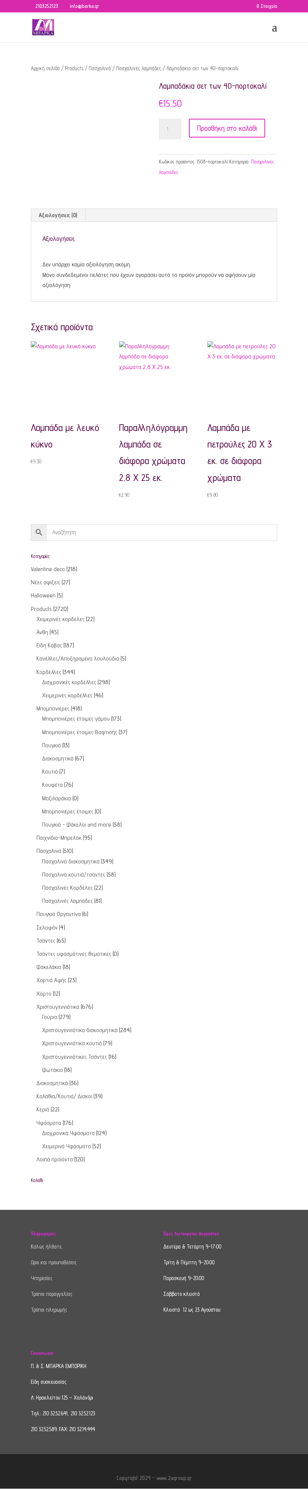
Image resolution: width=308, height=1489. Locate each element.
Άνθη (42, 632)
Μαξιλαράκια (56, 798)
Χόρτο (43, 993)
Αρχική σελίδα (45, 68)
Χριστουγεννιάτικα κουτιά (72, 1043)
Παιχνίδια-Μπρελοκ (59, 837)
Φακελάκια (48, 966)
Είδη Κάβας (49, 645)
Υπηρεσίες (42, 1278)
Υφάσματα (48, 1122)
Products (74, 68)
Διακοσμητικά (58, 758)
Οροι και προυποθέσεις (54, 1262)
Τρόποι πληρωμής (49, 1309)
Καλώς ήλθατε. (46, 1246)
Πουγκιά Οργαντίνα (58, 914)
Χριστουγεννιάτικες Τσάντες (74, 1056)
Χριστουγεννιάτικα (57, 1006)
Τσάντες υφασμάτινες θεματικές (73, 953)
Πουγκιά (51, 745)
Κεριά (42, 1109)
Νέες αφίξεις (45, 582)
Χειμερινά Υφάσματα (66, 1146)
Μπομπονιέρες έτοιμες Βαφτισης (79, 732)
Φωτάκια (52, 1069)
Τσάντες (45, 940)
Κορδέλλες (48, 672)
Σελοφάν (46, 927)
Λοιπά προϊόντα (54, 1159)
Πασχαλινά (100, 68)
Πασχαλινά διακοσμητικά (71, 861)
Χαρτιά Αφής (51, 980)
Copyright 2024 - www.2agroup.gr (154, 1478)
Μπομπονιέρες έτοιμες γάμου (76, 718)
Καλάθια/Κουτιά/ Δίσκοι (64, 1096)
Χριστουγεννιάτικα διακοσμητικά (80, 1030)
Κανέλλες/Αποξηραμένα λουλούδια (77, 658)
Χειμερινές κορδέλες (60, 619)
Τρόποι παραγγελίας (51, 1294)
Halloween (43, 595)
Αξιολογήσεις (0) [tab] (58, 215)
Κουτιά (50, 771)
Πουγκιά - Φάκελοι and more (76, 824)
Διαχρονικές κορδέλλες (69, 682)
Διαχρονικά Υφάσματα (68, 1133)
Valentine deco (48, 569)
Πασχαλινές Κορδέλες (67, 887)
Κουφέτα (52, 784)
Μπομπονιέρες (52, 708)
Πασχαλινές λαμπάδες (138, 68)
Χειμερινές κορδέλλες (67, 695)
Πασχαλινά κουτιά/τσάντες (73, 874)
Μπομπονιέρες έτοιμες (68, 811)
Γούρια (49, 1016)
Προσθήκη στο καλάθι (227, 128)
